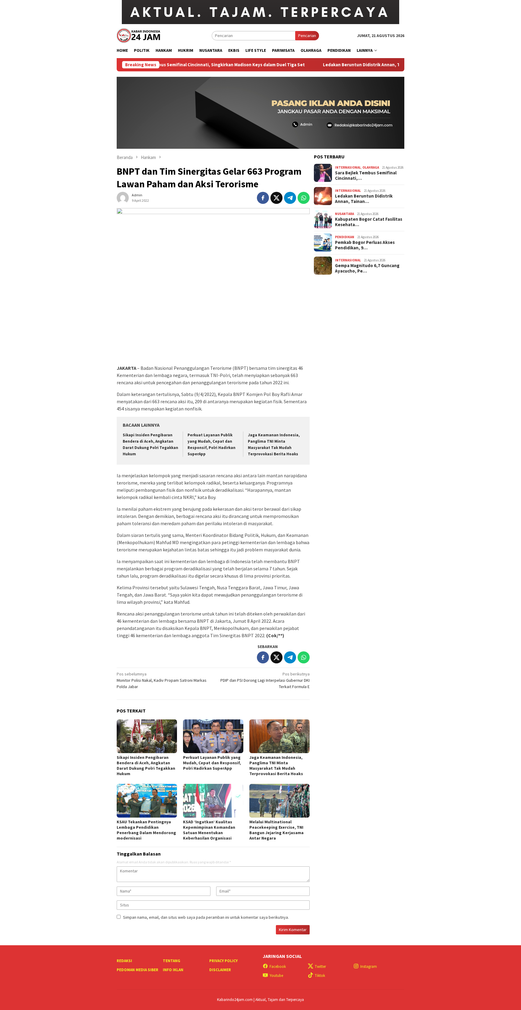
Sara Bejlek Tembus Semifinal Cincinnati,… (365, 175)
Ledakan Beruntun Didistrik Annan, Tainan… (364, 198)
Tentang (171, 960)
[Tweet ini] (276, 198)
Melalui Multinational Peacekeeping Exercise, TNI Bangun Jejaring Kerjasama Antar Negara (276, 830)
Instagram (368, 966)
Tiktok (320, 975)
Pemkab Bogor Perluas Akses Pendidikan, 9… (365, 244)
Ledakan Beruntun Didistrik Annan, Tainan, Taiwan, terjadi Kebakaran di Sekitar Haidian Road (385, 64)
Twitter (320, 966)
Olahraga (370, 167)
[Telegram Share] (290, 198)
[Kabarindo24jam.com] (138, 35)
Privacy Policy (223, 960)
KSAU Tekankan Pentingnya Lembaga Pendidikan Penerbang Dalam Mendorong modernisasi (146, 830)
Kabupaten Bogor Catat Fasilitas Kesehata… (368, 221)
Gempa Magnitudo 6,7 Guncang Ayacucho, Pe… (367, 268)
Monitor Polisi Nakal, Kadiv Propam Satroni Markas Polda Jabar (162, 680)
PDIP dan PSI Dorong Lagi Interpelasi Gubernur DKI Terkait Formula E (265, 680)
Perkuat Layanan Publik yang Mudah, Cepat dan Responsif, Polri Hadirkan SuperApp (212, 763)
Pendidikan (344, 237)
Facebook (278, 966)
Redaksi (124, 960)
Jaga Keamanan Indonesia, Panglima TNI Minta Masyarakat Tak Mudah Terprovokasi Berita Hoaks (276, 765)
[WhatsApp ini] (304, 198)
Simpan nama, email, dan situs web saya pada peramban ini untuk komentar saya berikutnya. (206, 917)
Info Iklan (173, 969)
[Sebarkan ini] (263, 198)
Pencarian (307, 35)
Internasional (348, 167)
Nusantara (344, 214)
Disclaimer (220, 969)
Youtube (276, 975)
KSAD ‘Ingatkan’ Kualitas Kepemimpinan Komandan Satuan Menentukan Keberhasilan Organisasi (209, 830)
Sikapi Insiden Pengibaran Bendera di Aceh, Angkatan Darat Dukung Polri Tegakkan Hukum (146, 765)
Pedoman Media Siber (137, 969)
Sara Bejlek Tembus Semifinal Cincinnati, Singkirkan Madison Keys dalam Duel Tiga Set (180, 64)
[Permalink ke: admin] (123, 197)
